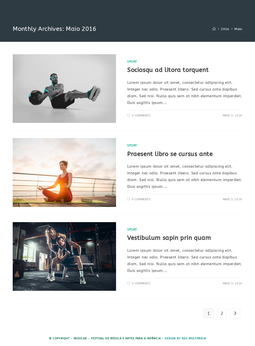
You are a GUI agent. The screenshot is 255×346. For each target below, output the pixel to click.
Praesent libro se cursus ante (170, 153)
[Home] (214, 29)
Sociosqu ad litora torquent (168, 69)
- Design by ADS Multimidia (184, 338)
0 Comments (141, 115)
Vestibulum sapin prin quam (169, 237)
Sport (132, 61)
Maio (238, 29)
